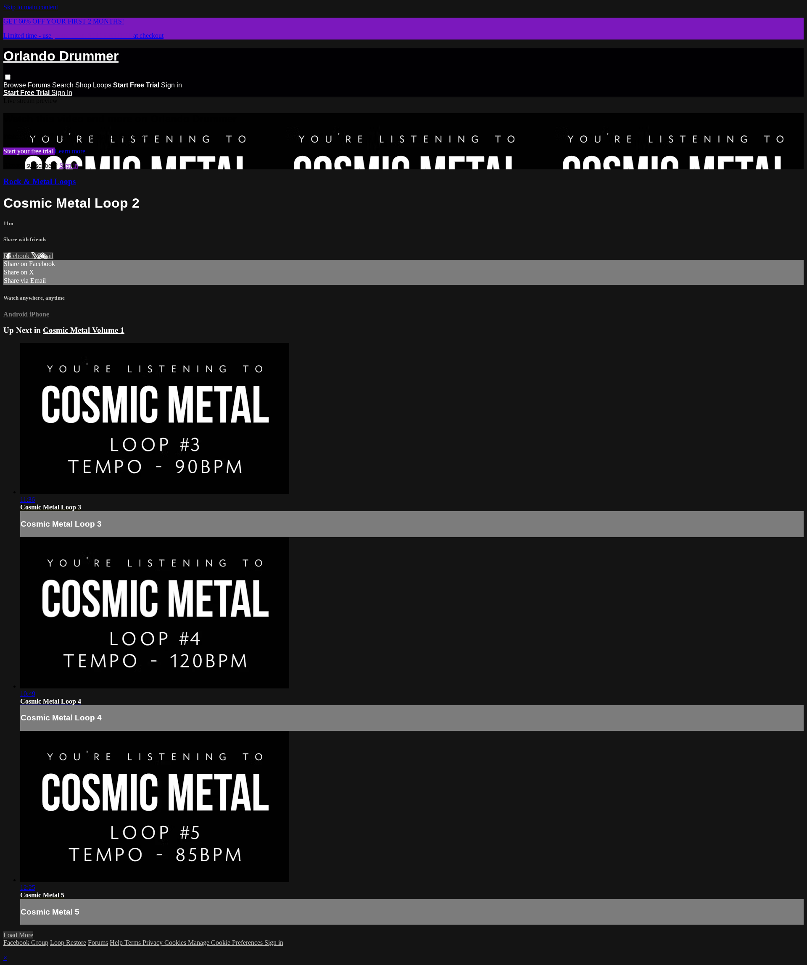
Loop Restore (68, 942)
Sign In (61, 92)
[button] (8, 77)
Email (45, 255)
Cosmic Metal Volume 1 (83, 330)
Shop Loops (93, 85)
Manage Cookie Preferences (226, 942)
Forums (40, 85)
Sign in (171, 85)
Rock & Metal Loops (39, 181)
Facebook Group (25, 942)
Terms (133, 942)
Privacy (153, 942)
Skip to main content (30, 7)
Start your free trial (29, 151)
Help (117, 942)
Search (63, 85)
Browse (15, 85)
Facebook (17, 255)
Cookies (176, 942)
